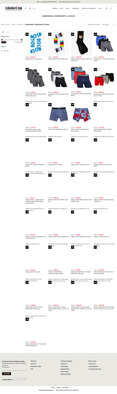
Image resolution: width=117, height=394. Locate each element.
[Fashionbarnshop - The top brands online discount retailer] (13, 8)
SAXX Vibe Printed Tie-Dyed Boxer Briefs (102, 130)
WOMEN (54, 8)
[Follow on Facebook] (14, 379)
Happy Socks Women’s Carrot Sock (103, 165)
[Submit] (30, 8)
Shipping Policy (65, 369)
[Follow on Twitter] (21, 379)
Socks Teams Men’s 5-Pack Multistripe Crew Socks (34, 308)
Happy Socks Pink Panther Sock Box (58, 200)
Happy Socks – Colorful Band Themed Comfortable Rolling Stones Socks (35, 201)
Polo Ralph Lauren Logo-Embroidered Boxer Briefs (33, 130)
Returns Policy (65, 371)
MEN (61, 8)
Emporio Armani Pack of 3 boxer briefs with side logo (81, 272)
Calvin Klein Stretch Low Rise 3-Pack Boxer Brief (104, 272)
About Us (33, 364)
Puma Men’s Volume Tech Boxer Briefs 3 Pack (104, 95)
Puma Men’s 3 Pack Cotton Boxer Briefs (104, 59)
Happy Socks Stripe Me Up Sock (81, 236)
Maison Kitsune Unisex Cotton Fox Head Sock (81, 59)
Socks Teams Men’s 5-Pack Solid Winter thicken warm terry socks (104, 308)
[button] (26, 8)
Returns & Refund (65, 374)
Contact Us (64, 364)
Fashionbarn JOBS (36, 366)
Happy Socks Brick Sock (101, 236)
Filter (3, 42)
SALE (99, 8)
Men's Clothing (17, 24)
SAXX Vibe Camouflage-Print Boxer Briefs (80, 130)
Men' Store (5, 24)
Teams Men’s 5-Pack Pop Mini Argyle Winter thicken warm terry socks (81, 308)
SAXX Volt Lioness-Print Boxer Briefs (35, 165)
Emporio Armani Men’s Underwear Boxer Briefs (55, 272)
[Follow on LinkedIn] (24, 379)
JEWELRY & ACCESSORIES (89, 8)
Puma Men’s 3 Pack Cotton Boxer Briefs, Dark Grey (36, 95)
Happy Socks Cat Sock (55, 164)
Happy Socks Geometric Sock (80, 164)
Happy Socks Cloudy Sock (34, 59)
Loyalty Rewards (93, 366)
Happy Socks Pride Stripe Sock (57, 59)
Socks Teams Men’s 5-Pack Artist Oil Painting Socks (36, 344)
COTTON (6, 51)
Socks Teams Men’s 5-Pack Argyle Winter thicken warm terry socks (58, 308)
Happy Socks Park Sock (33, 272)
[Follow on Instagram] (18, 379)
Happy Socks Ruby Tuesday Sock (58, 236)
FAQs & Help (64, 366)
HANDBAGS (75, 8)
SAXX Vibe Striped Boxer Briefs (58, 129)
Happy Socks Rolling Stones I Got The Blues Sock (36, 237)
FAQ (32, 369)
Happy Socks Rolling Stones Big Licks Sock (103, 200)
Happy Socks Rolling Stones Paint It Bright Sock (81, 200)
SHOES (67, 8)
